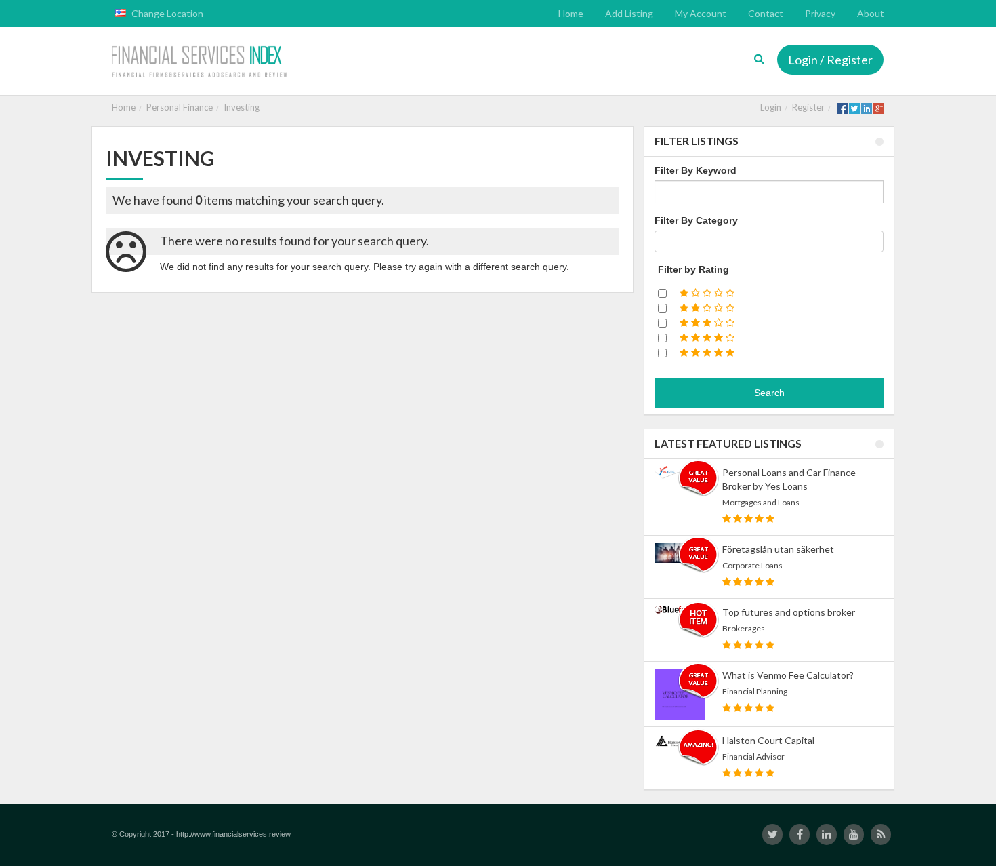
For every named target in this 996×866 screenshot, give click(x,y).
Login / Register (830, 59)
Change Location (166, 13)
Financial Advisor (753, 756)
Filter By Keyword (695, 170)
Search (769, 392)
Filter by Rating (693, 269)
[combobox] (769, 241)
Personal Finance (179, 107)
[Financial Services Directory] (201, 62)
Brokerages (743, 628)
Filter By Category (696, 220)
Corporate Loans (752, 565)
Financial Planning (754, 691)
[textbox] (662, 241)
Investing (242, 107)
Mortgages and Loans (761, 502)
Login (770, 107)
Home (124, 107)
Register (808, 107)
